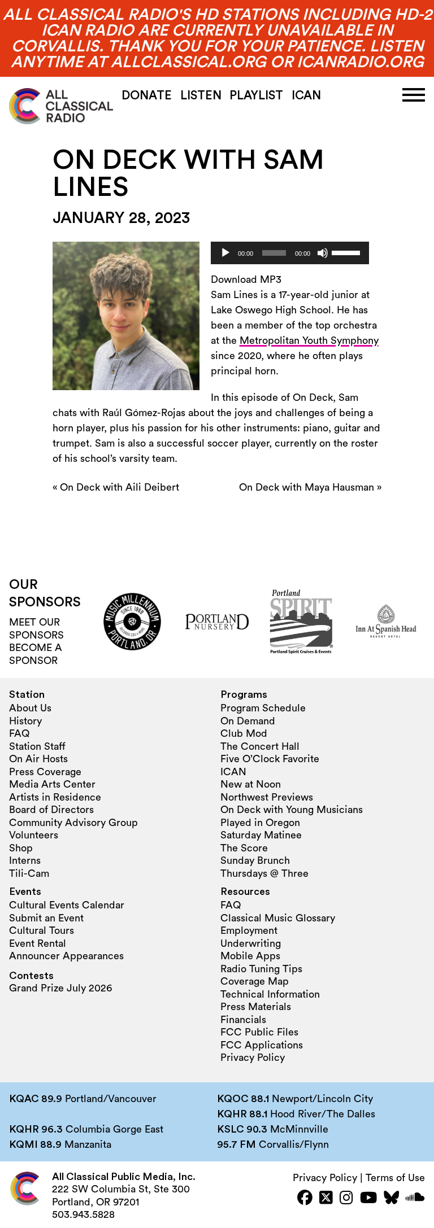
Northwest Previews (266, 797)
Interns (25, 860)
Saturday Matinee (261, 835)
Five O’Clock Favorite (269, 759)
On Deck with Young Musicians (291, 810)
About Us (30, 708)
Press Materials (255, 1007)
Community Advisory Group (73, 823)
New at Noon (250, 784)
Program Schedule (263, 708)
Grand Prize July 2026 (60, 988)
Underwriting (250, 943)
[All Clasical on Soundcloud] (415, 1199)
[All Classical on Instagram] (346, 1199)
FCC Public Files (259, 1032)
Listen (201, 96)
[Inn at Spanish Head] (386, 621)
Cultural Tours (41, 930)
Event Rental (37, 943)
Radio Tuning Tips (261, 969)
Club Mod (243, 733)
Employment (248, 930)
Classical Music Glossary (277, 918)
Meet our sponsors (36, 628)
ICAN (306, 96)
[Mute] (322, 253)
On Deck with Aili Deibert (119, 487)
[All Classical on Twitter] (326, 1199)
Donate (146, 96)
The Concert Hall (260, 746)
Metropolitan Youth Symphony (309, 340)
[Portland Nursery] (217, 621)
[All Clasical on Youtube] (368, 1199)
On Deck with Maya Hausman (306, 487)
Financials (243, 1020)
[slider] (347, 252)
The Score (244, 848)
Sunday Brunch (255, 860)
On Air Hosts (38, 759)
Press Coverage (45, 772)
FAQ (19, 733)
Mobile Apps (250, 956)
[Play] (225, 253)
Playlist (256, 96)
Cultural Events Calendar (66, 905)
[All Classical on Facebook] (305, 1199)
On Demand (247, 721)
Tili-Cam (29, 873)
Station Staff (37, 746)
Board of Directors (51, 810)
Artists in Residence (55, 797)
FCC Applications (261, 1045)
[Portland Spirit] (301, 621)
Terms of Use (395, 1178)
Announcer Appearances (66, 956)
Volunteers (33, 835)
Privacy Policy (252, 1057)
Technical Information (270, 994)
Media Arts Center (52, 784)
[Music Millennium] (132, 621)
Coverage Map (254, 981)
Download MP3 (246, 279)
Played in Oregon (260, 823)
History (25, 721)
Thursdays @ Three (264, 873)
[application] (290, 253)
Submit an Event (46, 918)
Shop (21, 848)
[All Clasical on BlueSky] (391, 1199)
